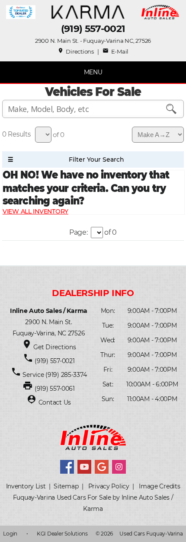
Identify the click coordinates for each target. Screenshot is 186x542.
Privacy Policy (108, 486)
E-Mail (115, 51)
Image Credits (159, 486)
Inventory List (26, 486)
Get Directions (54, 347)
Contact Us (54, 402)
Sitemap (66, 486)
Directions (76, 51)
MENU (93, 72)
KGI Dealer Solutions (62, 533)
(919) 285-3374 (65, 375)
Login (10, 533)
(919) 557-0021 (93, 29)
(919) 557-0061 (55, 388)
